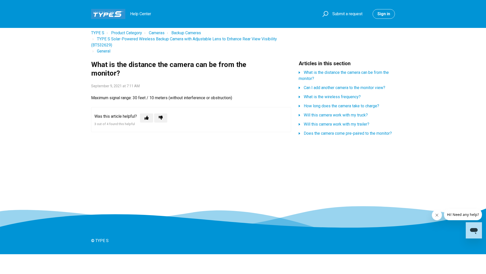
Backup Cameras (186, 32)
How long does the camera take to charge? (341, 106)
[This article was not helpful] (160, 118)
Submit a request (347, 13)
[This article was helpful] (146, 118)
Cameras (157, 32)
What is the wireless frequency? (332, 96)
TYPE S (97, 32)
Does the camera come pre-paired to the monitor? (348, 133)
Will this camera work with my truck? (336, 115)
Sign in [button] (383, 13)
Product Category (126, 32)
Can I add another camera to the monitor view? (344, 87)
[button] (324, 14)
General (103, 51)
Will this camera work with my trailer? (336, 124)
